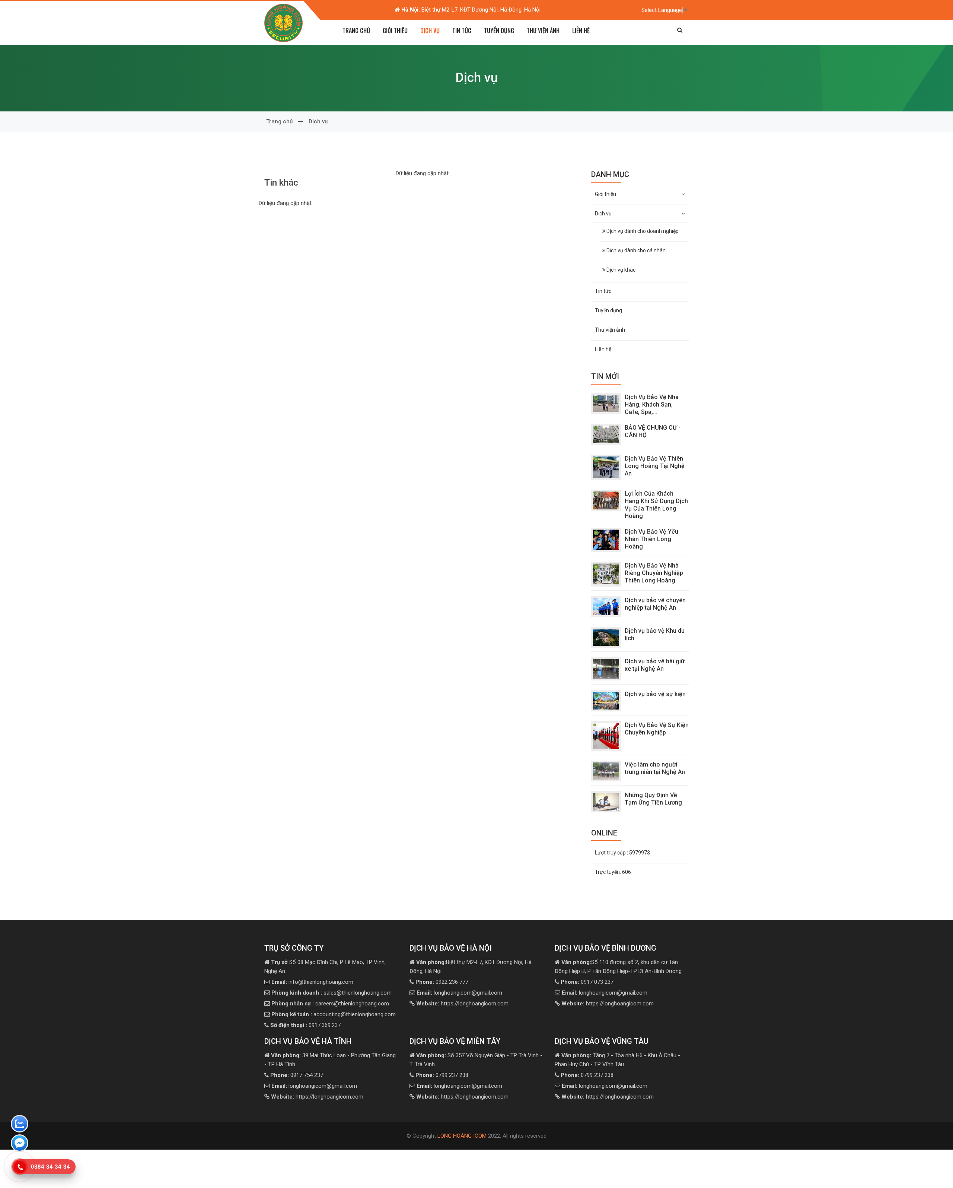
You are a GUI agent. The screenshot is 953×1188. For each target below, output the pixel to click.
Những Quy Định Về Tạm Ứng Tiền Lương (653, 799)
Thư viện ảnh (543, 30)
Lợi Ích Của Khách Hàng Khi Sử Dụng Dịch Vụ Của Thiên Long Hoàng (656, 504)
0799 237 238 (441, 1075)
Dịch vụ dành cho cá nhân (635, 250)
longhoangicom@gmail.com (459, 992)
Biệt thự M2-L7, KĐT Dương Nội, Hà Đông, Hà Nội (471, 9)
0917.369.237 (305, 1025)
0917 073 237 (587, 982)
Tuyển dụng (499, 30)
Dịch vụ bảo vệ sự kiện (655, 694)
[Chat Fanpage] (19, 1144)
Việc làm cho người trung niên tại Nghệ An (655, 768)
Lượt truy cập (622, 853)
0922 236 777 (441, 982)
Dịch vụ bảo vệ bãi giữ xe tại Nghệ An (655, 665)
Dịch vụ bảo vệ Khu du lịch (655, 634)
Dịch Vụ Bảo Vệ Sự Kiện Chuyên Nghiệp (657, 728)
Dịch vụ (318, 121)
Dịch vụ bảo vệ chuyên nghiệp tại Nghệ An (655, 604)
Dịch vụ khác (620, 270)
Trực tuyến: (613, 872)
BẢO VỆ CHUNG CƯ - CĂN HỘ (653, 431)
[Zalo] (19, 1125)
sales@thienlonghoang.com (331, 992)
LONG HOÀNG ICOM (462, 1135)
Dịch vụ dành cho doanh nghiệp (642, 231)
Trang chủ (356, 30)
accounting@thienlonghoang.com (333, 1014)
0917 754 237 (296, 1075)
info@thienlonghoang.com (312, 982)
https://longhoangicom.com (462, 1003)
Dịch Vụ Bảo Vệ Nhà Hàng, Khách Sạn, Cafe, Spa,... (652, 405)
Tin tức (461, 30)
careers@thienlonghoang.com (330, 1003)
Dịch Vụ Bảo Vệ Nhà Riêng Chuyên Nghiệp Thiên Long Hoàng (654, 573)
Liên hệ (581, 30)
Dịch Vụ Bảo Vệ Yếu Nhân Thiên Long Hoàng (651, 539)
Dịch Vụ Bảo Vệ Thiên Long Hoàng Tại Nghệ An (655, 466)
